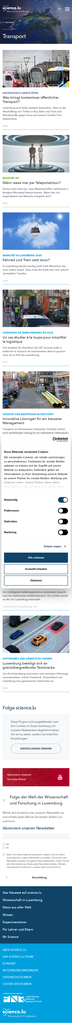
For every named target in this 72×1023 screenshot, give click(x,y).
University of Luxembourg (17, 606)
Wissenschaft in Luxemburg (22, 900)
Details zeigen (52, 546)
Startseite (9, 22)
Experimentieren (15, 922)
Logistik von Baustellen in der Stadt (28, 414)
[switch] (63, 510)
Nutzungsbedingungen (20, 970)
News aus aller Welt (17, 907)
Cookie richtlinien (17, 984)
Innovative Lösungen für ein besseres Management (32, 421)
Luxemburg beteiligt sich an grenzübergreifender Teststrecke (29, 665)
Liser (5, 280)
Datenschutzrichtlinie (51, 867)
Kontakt (9, 964)
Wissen (8, 915)
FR (59, 9)
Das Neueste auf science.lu (22, 893)
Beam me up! (11, 178)
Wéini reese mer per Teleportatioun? (32, 183)
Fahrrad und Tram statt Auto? (26, 260)
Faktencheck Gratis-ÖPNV (20, 93)
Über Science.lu (14, 950)
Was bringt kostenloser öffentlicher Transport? (31, 100)
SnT (35, 606)
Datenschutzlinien (17, 977)
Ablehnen (36, 580)
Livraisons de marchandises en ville (28, 332)
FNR (5, 126)
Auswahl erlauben (36, 568)
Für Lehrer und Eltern (18, 929)
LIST (5, 362)
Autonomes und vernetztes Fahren (27, 658)
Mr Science (11, 937)
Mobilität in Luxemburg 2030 (22, 255)
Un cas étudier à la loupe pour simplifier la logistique (34, 339)
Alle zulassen (36, 557)
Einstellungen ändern (36, 748)
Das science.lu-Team (18, 957)
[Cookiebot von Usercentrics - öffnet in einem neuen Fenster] (52, 439)
